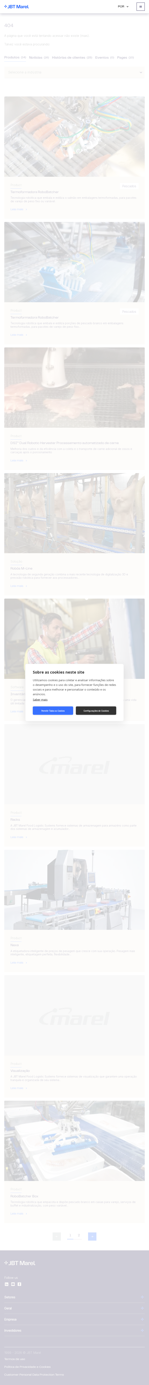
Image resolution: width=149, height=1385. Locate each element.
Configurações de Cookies (96, 710)
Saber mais (40, 699)
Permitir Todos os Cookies (53, 710)
